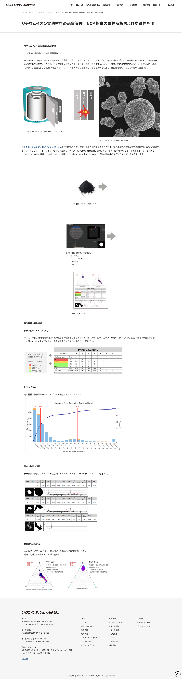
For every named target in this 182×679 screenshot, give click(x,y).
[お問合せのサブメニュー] (162, 4)
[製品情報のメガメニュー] (112, 4)
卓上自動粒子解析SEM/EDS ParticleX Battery (42, 146)
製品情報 (106, 5)
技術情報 (120, 5)
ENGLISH (25, 658)
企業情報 (133, 5)
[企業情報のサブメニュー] (139, 4)
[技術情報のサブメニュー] (126, 4)
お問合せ (156, 5)
